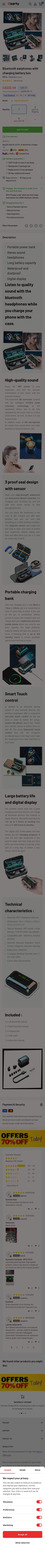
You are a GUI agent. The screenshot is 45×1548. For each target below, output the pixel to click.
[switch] (39, 1501)
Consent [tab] (7, 1470)
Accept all (22, 1534)
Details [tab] (23, 1470)
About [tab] (37, 1470)
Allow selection (22, 1542)
